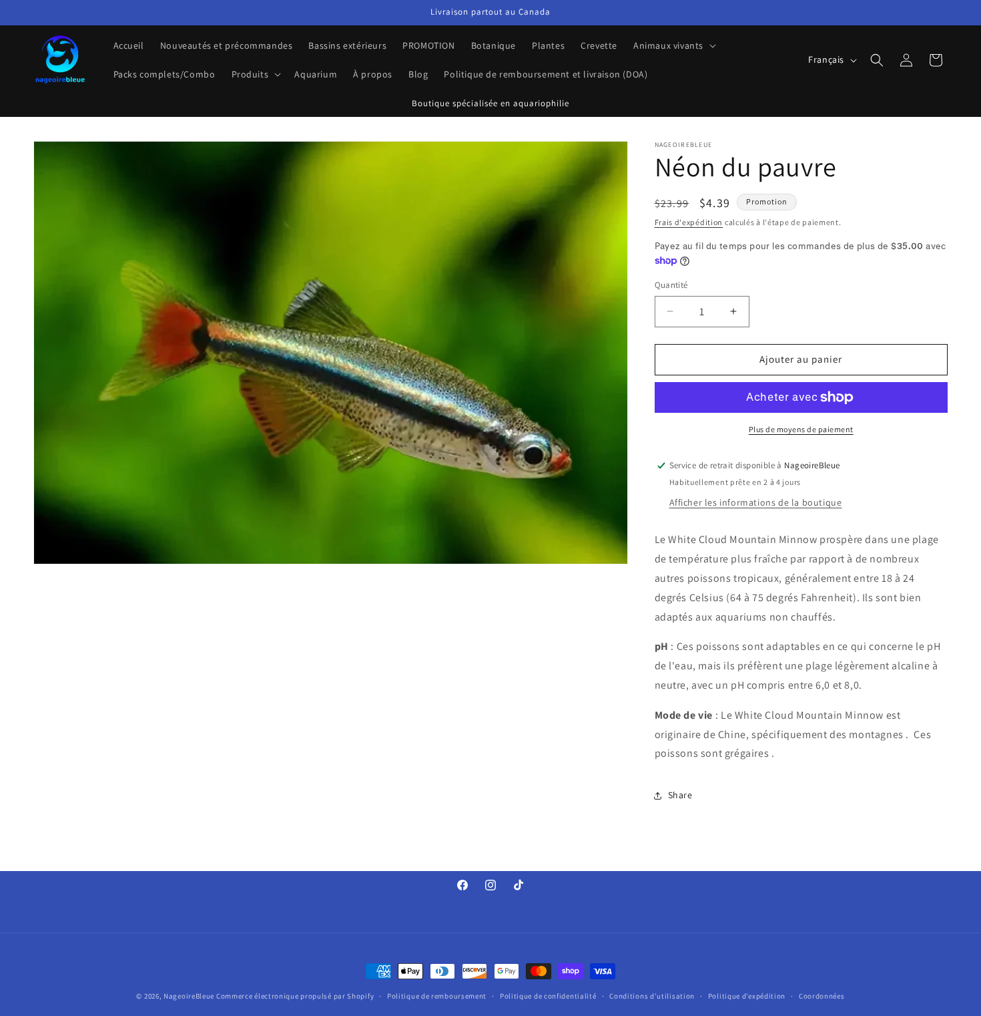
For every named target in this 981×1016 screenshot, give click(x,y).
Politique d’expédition (746, 995)
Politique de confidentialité (548, 995)
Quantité (671, 285)
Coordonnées (822, 995)
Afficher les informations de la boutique (755, 503)
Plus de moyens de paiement (801, 429)
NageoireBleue (189, 996)
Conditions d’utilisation (652, 995)
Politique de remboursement (436, 995)
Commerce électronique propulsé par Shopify (295, 996)
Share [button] (680, 795)
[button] (673, 45)
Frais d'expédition (689, 222)
